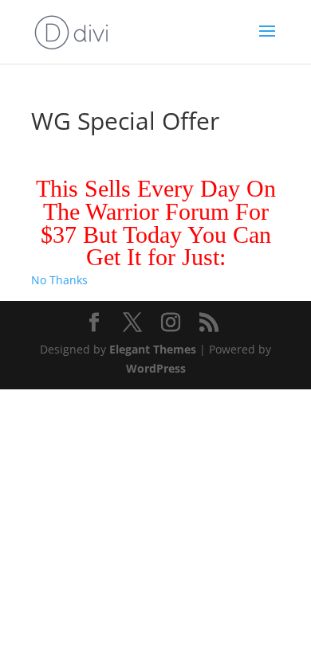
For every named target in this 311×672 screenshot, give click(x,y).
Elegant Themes (152, 349)
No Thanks (59, 279)
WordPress (156, 368)
